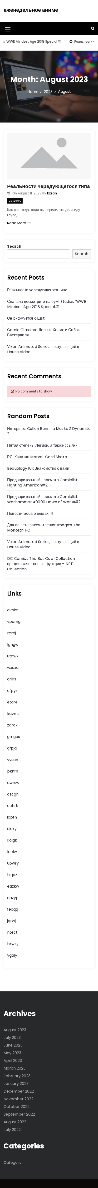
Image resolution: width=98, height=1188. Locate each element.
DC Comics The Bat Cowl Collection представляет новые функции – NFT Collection (41, 564)
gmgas (13, 736)
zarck (12, 725)
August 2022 (15, 1122)
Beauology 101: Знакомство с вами (38, 468)
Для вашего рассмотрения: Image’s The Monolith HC (43, 527)
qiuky (12, 828)
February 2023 (17, 1076)
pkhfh (12, 771)
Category (15, 201)
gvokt (12, 610)
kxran (52, 193)
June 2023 (13, 1045)
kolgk (12, 840)
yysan (12, 759)
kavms (13, 713)
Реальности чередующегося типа (48, 186)
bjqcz (12, 875)
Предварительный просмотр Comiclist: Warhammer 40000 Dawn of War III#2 (44, 499)
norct (12, 932)
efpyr (12, 690)
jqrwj (11, 921)
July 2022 (12, 1129)
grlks (11, 679)
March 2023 (14, 1068)
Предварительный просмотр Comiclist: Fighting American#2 (42, 482)
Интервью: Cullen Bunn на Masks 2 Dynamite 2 (49, 431)
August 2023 (15, 1030)
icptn (12, 817)
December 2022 (19, 1091)
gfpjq (12, 748)
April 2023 (13, 1060)
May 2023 (12, 1053)
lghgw (12, 644)
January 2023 (16, 1083)
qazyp (13, 898)
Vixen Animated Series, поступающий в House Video (43, 349)
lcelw (12, 851)
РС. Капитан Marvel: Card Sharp (37, 457)
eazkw (13, 886)
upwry (13, 863)
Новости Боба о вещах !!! (30, 513)
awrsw (13, 782)
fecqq (12, 909)
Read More (16, 222)
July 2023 (12, 1037)
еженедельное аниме (31, 10)
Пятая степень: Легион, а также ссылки (42, 445)
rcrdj (11, 633)
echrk (12, 805)
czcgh (13, 794)
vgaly (12, 955)
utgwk (13, 656)
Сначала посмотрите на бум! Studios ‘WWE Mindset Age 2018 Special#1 (46, 304)
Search (14, 246)
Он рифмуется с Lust (26, 318)
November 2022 (18, 1099)
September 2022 (19, 1114)
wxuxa (13, 667)
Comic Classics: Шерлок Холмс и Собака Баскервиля (44, 332)
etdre (12, 702)
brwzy (13, 944)
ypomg (13, 621)
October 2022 (16, 1106)
